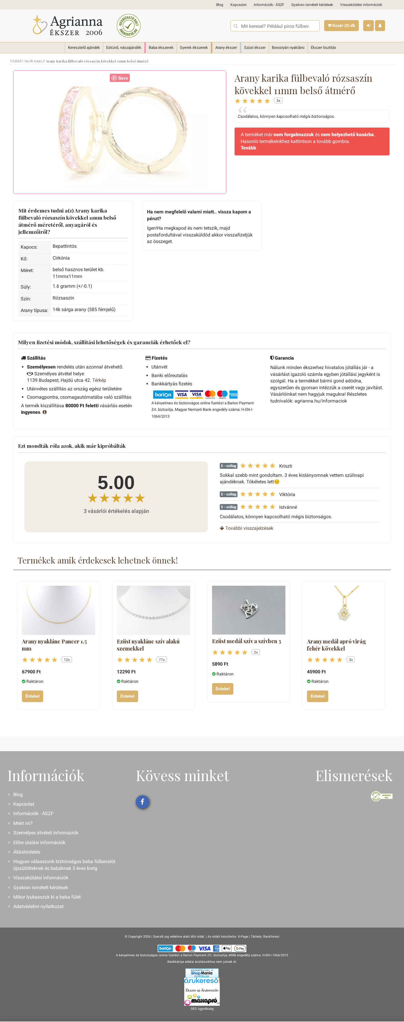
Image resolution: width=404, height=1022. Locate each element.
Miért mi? (23, 823)
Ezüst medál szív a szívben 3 (246, 641)
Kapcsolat (238, 5)
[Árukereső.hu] (202, 982)
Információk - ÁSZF (269, 5)
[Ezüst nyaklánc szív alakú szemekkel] (153, 610)
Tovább (248, 148)
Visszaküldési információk (361, 5)
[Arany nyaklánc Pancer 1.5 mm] (58, 610)
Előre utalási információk (39, 842)
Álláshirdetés (26, 852)
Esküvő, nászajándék (123, 47)
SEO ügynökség (202, 1009)
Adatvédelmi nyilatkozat (38, 906)
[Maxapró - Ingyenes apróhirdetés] (202, 1000)
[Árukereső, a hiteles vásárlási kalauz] (128, 26)
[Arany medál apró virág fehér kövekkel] (343, 610)
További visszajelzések (248, 528)
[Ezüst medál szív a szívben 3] (248, 610)
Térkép (99, 380)
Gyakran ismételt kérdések (312, 5)
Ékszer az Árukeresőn (202, 990)
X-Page (243, 937)
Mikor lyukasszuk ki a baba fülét (47, 897)
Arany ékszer (226, 47)
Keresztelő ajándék (84, 47)
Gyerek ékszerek (194, 47)
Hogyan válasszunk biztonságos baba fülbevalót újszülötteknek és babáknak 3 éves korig (64, 865)
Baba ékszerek (161, 47)
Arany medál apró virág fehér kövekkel (336, 645)
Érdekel (32, 696)
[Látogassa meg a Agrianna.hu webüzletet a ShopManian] (202, 973)
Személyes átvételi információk (45, 833)
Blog (219, 5)
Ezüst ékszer (255, 47)
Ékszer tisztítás (323, 47)
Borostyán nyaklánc (288, 47)
